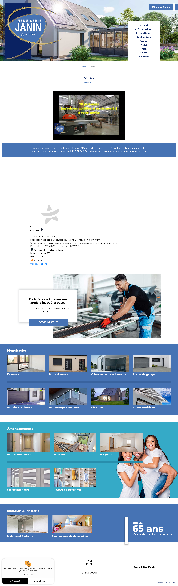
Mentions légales (170, 582)
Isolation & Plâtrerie (20, 536)
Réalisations (144, 37)
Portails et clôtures (19, 407)
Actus (144, 45)
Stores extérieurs (144, 407)
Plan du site (160, 582)
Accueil (144, 25)
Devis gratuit (48, 322)
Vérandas (97, 407)
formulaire (131, 151)
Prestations (143, 33)
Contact (144, 56)
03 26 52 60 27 (161, 6)
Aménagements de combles (70, 536)
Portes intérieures (19, 454)
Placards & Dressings (67, 489)
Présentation (143, 29)
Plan (144, 49)
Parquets (106, 454)
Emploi (144, 53)
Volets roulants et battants (108, 374)
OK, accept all (15, 581)
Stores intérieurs (18, 489)
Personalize (28, 574)
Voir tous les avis (38, 264)
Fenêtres (13, 374)
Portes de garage (144, 374)
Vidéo (144, 41)
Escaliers (59, 454)
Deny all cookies (41, 581)
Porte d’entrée (58, 374)
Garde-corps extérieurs (64, 407)
